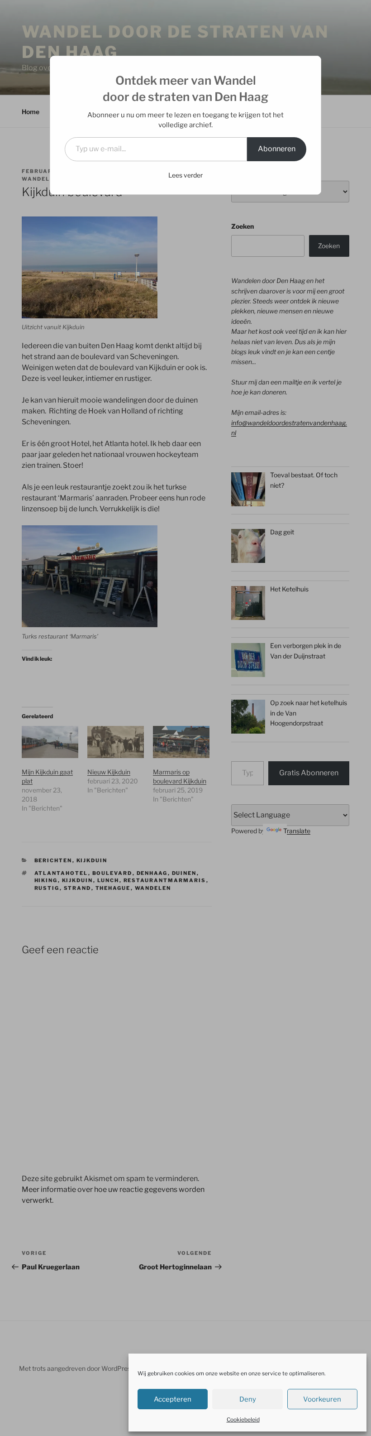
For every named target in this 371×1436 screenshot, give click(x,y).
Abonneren (276, 148)
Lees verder (185, 175)
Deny (247, 1399)
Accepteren (172, 1399)
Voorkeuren (322, 1399)
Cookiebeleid (243, 1419)
